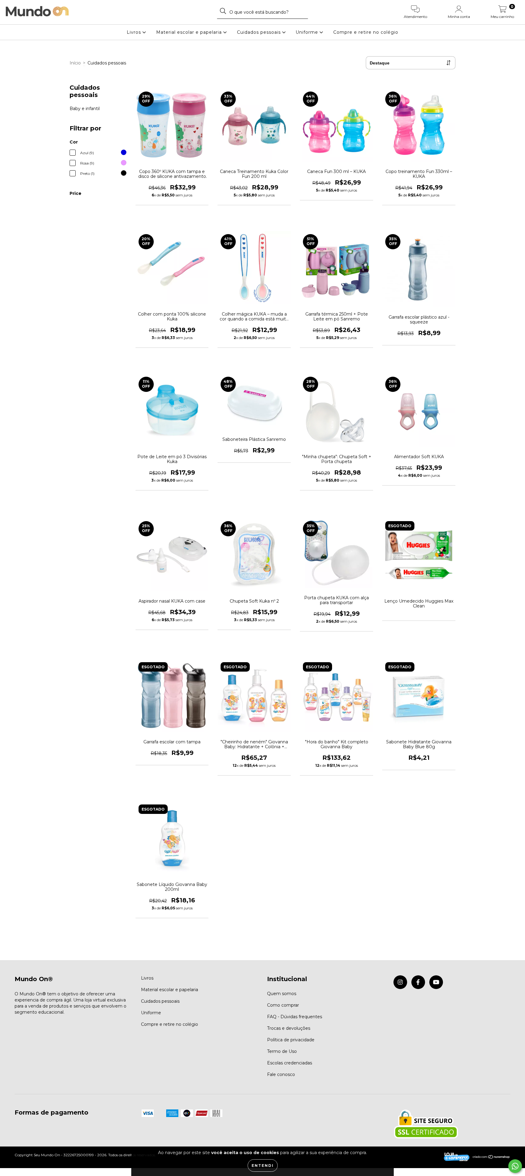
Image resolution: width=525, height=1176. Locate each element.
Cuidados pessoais (259, 32)
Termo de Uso (282, 1051)
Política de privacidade (290, 1040)
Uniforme (308, 32)
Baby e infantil (85, 108)
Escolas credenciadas (289, 1063)
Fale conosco (281, 1074)
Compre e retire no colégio (365, 32)
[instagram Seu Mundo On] (400, 982)
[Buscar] (223, 11)
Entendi (263, 1165)
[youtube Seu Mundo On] (436, 982)
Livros (134, 32)
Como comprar (283, 1005)
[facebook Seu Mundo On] (418, 982)
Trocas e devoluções (288, 1028)
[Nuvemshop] (491, 1157)
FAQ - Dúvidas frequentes (294, 1016)
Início (75, 63)
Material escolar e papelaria (189, 32)
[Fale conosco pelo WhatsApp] (515, 1166)
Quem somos (281, 993)
